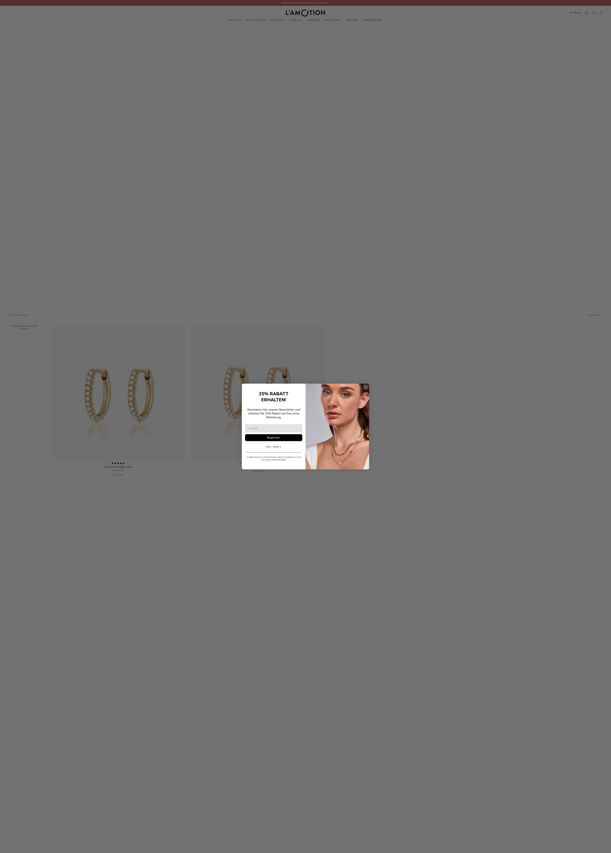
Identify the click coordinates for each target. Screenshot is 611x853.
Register (273, 437)
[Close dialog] (366, 387)
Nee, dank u (273, 446)
